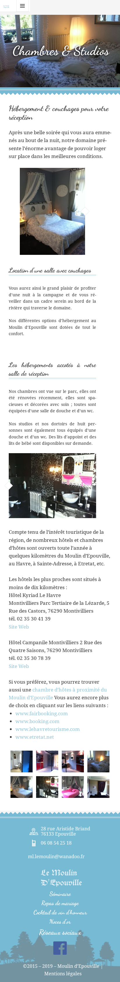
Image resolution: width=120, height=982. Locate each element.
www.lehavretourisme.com (47, 729)
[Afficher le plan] (34, 831)
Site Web (19, 626)
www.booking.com (37, 721)
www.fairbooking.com (41, 713)
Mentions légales (63, 973)
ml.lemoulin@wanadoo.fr (56, 856)
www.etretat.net (34, 737)
